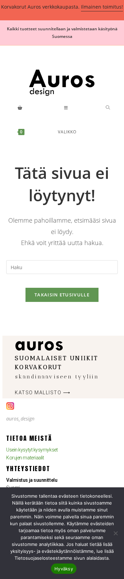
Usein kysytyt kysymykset (32, 450)
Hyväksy (63, 568)
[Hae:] (108, 120)
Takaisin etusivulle (62, 295)
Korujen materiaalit (25, 457)
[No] (115, 533)
